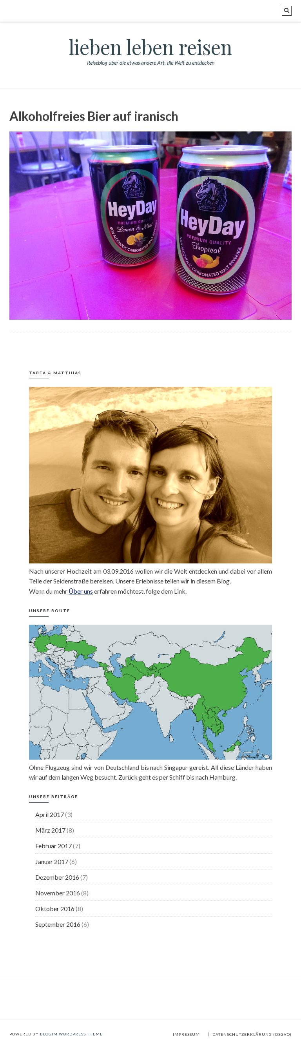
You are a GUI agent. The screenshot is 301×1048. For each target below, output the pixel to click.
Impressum (186, 1034)
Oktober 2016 (54, 908)
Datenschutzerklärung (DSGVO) (252, 1034)
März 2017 (50, 830)
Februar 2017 (53, 845)
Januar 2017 (51, 861)
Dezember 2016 (57, 877)
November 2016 (57, 893)
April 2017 (49, 814)
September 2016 (57, 924)
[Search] (287, 11)
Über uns (81, 591)
